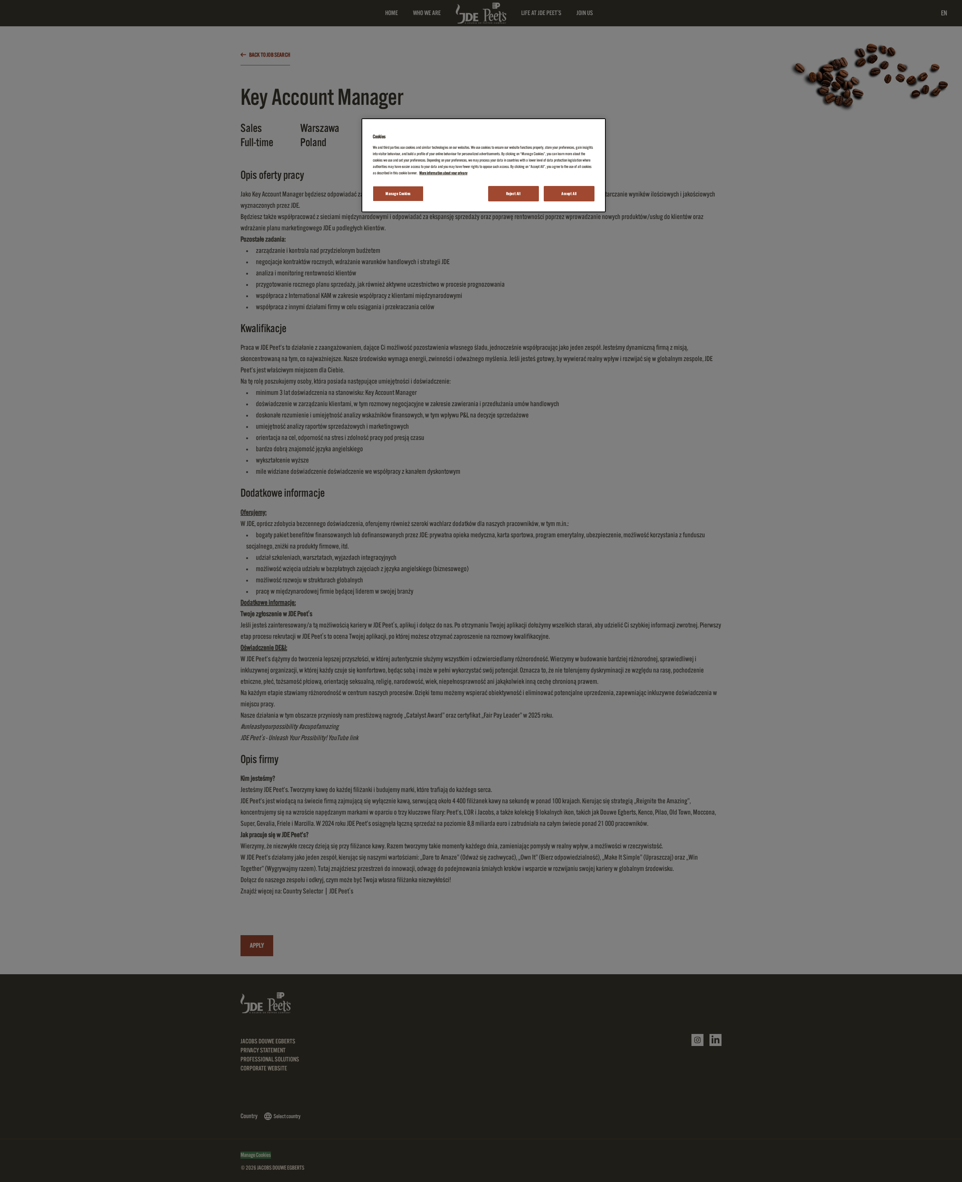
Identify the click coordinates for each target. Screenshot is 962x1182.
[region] (484, 165)
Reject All (513, 194)
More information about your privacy (443, 173)
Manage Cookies (398, 194)
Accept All (569, 194)
